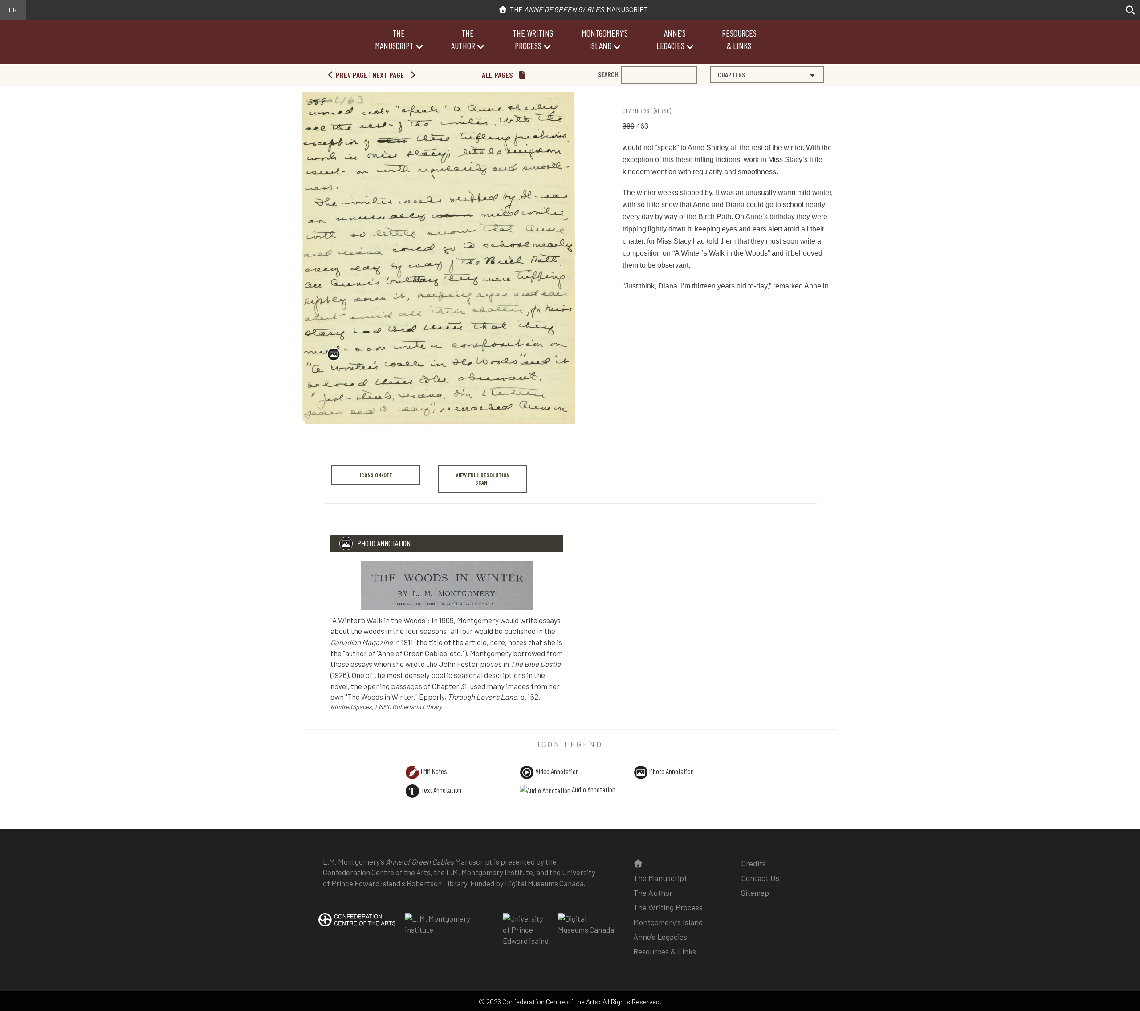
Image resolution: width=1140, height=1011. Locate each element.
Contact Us (760, 878)
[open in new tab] (356, 925)
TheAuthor (463, 39)
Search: (609, 74)
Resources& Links (739, 39)
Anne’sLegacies (671, 39)
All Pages (498, 75)
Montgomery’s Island (668, 922)
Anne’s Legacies (660, 937)
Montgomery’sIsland (605, 39)
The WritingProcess (533, 39)
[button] (1127, 10)
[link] (624, 94)
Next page (389, 75)
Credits (753, 863)
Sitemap (755, 892)
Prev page (350, 75)
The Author (652, 892)
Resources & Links (664, 951)
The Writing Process (668, 907)
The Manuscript (577, 9)
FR (12, 9)
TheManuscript (394, 39)
